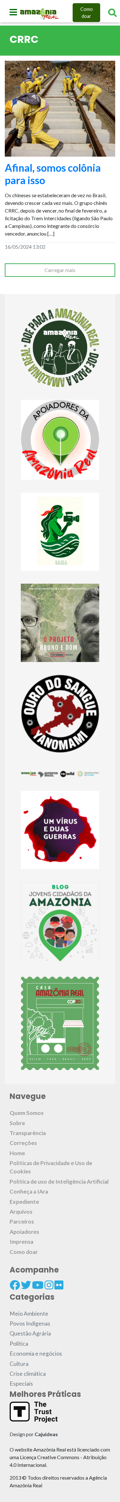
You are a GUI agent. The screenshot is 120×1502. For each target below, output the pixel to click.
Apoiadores (24, 1231)
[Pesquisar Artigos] (112, 12)
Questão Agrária (30, 1333)
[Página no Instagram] (48, 1285)
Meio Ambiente (29, 1313)
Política (19, 1343)
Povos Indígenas (30, 1323)
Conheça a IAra (29, 1191)
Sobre (17, 1123)
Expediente (24, 1201)
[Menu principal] (13, 12)
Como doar (86, 12)
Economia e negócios (36, 1353)
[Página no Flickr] (58, 1285)
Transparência (28, 1133)
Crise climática (28, 1373)
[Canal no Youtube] (38, 1285)
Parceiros (22, 1221)
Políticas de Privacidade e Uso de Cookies (51, 1167)
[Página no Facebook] (15, 1285)
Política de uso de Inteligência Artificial (59, 1181)
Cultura (19, 1363)
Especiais (21, 1383)
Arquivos (21, 1211)
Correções (23, 1143)
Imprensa (21, 1241)
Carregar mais (60, 270)
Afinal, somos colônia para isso (53, 173)
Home (17, 1153)
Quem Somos (27, 1112)
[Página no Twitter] (26, 1285)
